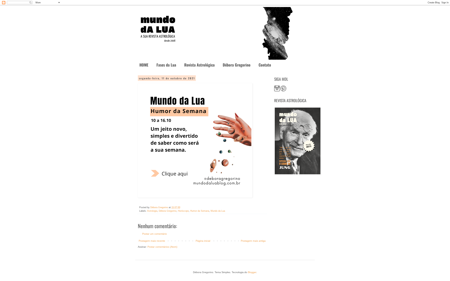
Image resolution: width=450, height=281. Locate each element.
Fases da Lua (166, 65)
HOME (143, 65)
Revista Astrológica (199, 65)
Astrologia (152, 211)
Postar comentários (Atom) (162, 246)
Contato (265, 65)
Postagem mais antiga (253, 240)
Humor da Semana (199, 211)
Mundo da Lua (218, 211)
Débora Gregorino (236, 65)
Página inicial (203, 240)
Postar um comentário (154, 233)
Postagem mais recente (152, 240)
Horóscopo (183, 211)
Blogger (252, 272)
